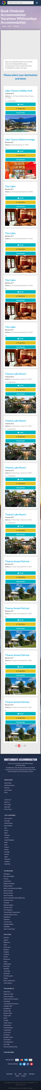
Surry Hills (7, 1044)
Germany (7, 835)
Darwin (6, 956)
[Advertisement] (20, 44)
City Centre (7, 1032)
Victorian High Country (10, 914)
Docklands (7, 1035)
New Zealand (8, 825)
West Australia (8, 890)
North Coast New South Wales (13, 888)
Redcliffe (6, 968)
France (6, 830)
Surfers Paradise (8, 996)
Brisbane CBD (8, 1013)
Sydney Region (8, 886)
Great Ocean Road (9, 929)
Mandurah (7, 973)
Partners (7, 788)
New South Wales (9, 876)
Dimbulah (16, 26)
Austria (6, 854)
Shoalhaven (7, 917)
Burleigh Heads (8, 1037)
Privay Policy (8, 809)
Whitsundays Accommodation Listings (20, 1088)
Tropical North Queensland (12, 912)
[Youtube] (31, 1064)
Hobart (6, 978)
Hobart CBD (7, 1015)
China (17, 1076)
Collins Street (8, 1023)
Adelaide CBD (8, 1006)
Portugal (6, 852)
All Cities (6, 937)
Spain (6, 833)
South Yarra (7, 1039)
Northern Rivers (8, 893)
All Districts (7, 992)
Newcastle (7, 959)
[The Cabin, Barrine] (20, 220)
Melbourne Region (9, 883)
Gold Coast (7, 947)
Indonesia (7, 859)
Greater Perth (8, 907)
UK (15, 1074)
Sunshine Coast (8, 900)
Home (4, 26)
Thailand (6, 861)
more (22, 745)
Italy (5, 828)
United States (8, 823)
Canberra (6, 954)
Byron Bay (7, 966)
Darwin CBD (7, 1011)
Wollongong (7, 964)
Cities (9, 26)
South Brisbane (8, 1027)
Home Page (7, 783)
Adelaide (6, 952)
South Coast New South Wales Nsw (14, 898)
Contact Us (7, 799)
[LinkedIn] (20, 1064)
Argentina (7, 864)
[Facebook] (28, 1064)
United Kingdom (9, 840)
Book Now (21, 108)
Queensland (7, 881)
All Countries (8, 818)
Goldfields (7, 926)
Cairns (5, 961)
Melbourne (7, 942)
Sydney (6, 940)
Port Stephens (8, 910)
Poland (6, 849)
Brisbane (6, 949)
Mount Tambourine (9, 980)
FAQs (6, 792)
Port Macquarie (8, 976)
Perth (5, 945)
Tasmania (6, 902)
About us (7, 802)
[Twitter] (24, 1064)
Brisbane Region (8, 905)
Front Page (7, 804)
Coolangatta (7, 1030)
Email (21, 104)
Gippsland (7, 919)
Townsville (7, 971)
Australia (7, 821)
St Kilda (6, 1020)
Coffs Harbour (8, 983)
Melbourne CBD (8, 994)
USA (20, 1074)
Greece (6, 847)
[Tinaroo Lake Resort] (20, 409)
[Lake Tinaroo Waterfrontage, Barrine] (20, 172)
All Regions (7, 874)
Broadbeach (7, 1008)
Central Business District (11, 1003)
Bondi (5, 1018)
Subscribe (7, 807)
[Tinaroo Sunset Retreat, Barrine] (20, 595)
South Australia (8, 895)
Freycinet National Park (10, 1047)
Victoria (6, 879)
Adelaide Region (8, 924)
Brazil (5, 842)
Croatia (6, 837)
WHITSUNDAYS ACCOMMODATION (20, 760)
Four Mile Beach (8, 1042)
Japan (6, 856)
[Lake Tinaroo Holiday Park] (20, 126)
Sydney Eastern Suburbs (11, 999)
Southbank (7, 1001)
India (5, 845)
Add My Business (9, 785)
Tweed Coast (8, 922)
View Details (20, 113)
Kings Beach (7, 1025)
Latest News (8, 790)
